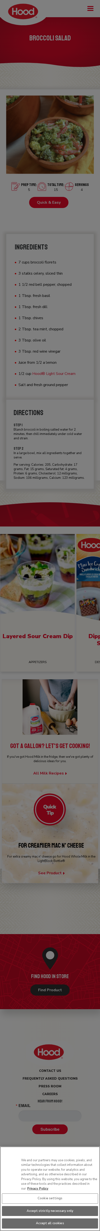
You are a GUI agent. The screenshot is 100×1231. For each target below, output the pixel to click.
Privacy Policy (37, 1188)
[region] (50, 1188)
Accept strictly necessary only (50, 1211)
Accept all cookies (50, 1223)
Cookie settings (50, 1198)
